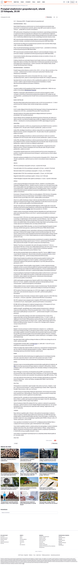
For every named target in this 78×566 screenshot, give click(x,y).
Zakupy (38, 2)
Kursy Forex (22, 540)
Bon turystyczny (22, 544)
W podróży (28, 2)
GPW (49, 252)
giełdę (28, 209)
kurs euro (35, 343)
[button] (67, 2)
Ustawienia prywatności (55, 555)
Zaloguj (72, 2)
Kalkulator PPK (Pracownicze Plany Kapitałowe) (47, 546)
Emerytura (16, 2)
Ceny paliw (2, 540)
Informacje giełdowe (23, 539)
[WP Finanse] (9, 2)
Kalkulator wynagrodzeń (43, 544)
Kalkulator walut (42, 543)
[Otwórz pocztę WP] (64, 2)
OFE (20, 543)
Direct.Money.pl (61, 545)
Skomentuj (49, 17)
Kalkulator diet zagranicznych (44, 536)
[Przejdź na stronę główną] (2, 2)
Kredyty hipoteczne (62, 540)
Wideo (43, 2)
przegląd (15, 443)
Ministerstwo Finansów (30, 90)
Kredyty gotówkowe (62, 537)
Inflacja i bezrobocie (42, 539)
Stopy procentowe (42, 540)
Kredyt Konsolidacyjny (62, 542)
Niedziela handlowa (3, 539)
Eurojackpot (2, 536)
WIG (15, 366)
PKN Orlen (2, 543)
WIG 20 (21, 536)
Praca (33, 2)
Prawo (22, 2)
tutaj (23, 563)
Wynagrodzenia (41, 547)
